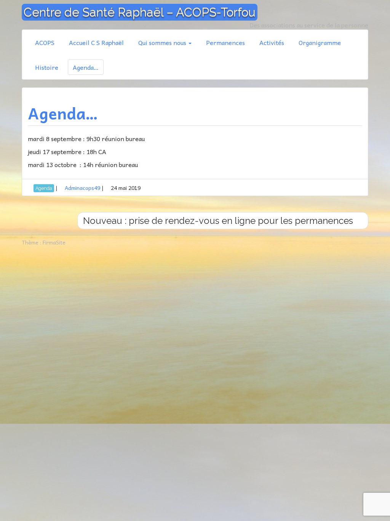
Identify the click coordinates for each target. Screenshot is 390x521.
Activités (271, 42)
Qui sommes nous (163, 42)
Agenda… (86, 67)
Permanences (225, 42)
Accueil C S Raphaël (96, 42)
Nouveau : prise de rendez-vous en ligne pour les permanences (219, 220)
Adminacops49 (82, 187)
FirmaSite (54, 242)
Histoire (46, 67)
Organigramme (320, 42)
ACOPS (44, 42)
